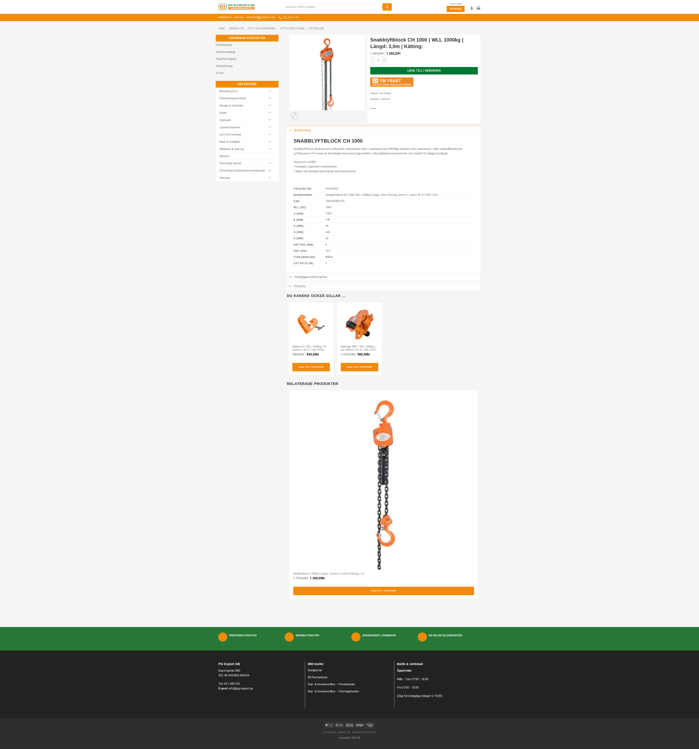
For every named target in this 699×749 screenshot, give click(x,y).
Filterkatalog (224, 45)
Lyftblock (316, 28)
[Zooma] (294, 115)
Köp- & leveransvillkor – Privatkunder (331, 684)
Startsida (330, 732)
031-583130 (232, 683)
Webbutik (225, 17)
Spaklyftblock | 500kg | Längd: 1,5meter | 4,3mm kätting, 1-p (328, 573)
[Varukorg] (478, 8)
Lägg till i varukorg (424, 70)
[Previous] (290, 607)
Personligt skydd (230, 163)
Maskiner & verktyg (231, 149)
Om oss (239, 17)
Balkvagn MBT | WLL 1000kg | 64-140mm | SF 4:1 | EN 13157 (358, 348)
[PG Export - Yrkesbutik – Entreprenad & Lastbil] (236, 7)
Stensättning (224, 66)
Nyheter (224, 156)
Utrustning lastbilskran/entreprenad (242, 170)
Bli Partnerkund (317, 677)
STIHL (220, 73)
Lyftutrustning (292, 28)
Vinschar (224, 178)
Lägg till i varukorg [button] (311, 367)
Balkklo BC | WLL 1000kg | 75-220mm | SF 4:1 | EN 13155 (309, 348)
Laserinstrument (229, 127)
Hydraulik (225, 120)
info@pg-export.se (241, 688)
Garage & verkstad (231, 105)
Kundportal (315, 670)
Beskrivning (302, 130)
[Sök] (387, 7)
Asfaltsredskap (225, 52)
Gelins (223, 113)
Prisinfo (299, 286)
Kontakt (252, 17)
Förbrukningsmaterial (232, 98)
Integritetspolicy (364, 732)
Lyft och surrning (261, 28)
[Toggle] (270, 91)
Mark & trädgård (229, 141)
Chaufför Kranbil (226, 59)
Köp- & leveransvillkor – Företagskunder (333, 691)
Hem (221, 28)
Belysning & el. (228, 91)
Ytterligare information (310, 277)
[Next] (303, 113)
